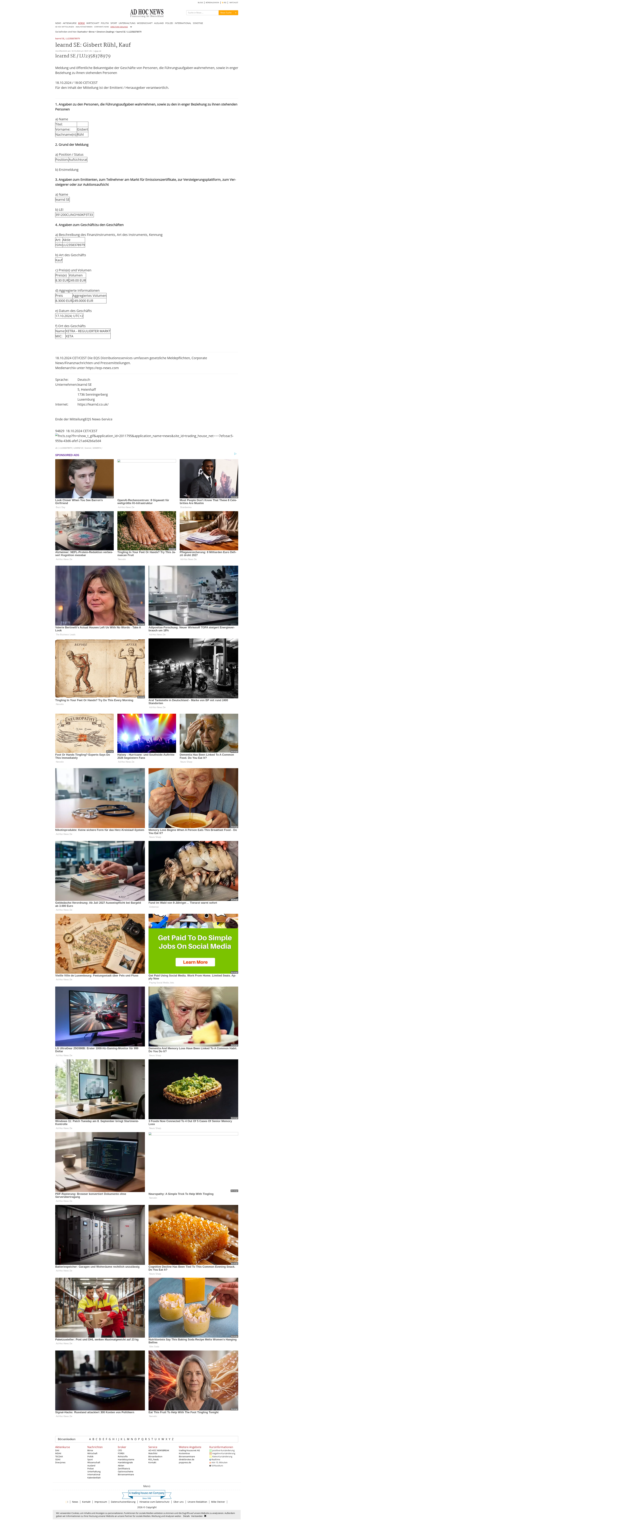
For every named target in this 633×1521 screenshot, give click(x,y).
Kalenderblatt (94, 1477)
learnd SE (59, 38)
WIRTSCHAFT (92, 23)
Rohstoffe (123, 1456)
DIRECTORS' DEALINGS (119, 27)
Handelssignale (125, 1462)
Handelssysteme (126, 1459)
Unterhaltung (94, 1471)
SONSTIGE (198, 23)
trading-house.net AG (189, 1450)
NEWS (58, 23)
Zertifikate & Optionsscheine (125, 1470)
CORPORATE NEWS (101, 27)
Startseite (82, 31)
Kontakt (152, 1462)
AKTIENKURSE (69, 23)
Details (186, 1516)
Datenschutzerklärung (123, 1501)
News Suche (226, 12)
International (93, 1474)
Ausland (91, 1465)
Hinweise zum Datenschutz (154, 1501)
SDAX (57, 1459)
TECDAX (59, 1456)
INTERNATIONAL (183, 23)
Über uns (178, 1501)
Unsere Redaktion (197, 1501)
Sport (90, 1459)
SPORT (113, 23)
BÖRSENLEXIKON (212, 2)
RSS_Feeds (153, 1459)
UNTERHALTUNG (127, 23)
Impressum (100, 1501)
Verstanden (197, 1516)
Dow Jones (60, 1462)
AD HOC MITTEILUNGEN (64, 27)
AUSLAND (159, 23)
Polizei (90, 1468)
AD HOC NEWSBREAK (158, 1450)
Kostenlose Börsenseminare (187, 1455)
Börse (91, 31)
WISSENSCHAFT (144, 23)
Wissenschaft (93, 1462)
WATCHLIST (233, 2)
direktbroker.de (186, 1459)
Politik (90, 1456)
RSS (224, 2)
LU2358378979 (73, 38)
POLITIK (105, 23)
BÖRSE (81, 23)
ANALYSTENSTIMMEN (84, 27)
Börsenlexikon (66, 1439)
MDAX (58, 1453)
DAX (57, 1450)
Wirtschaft (92, 1453)
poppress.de (185, 1462)
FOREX (121, 1453)
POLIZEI (169, 23)
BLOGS (200, 2)
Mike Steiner (218, 1501)
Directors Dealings (105, 31)
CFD (120, 1450)
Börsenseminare (126, 1474)
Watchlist (152, 1453)
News (75, 1501)
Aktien (121, 1465)
